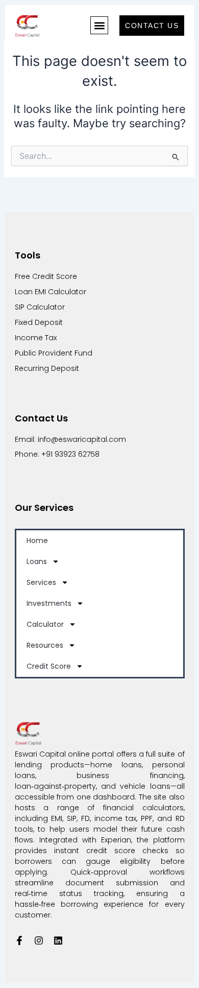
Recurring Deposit (47, 368)
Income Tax (37, 338)
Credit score (49, 666)
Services (41, 582)
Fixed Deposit (39, 322)
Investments (49, 603)
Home (37, 540)
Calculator (45, 624)
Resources (45, 645)
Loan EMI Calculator (50, 292)
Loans (37, 561)
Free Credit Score (46, 276)
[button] (99, 25)
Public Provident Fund (53, 353)
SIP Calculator (40, 307)
